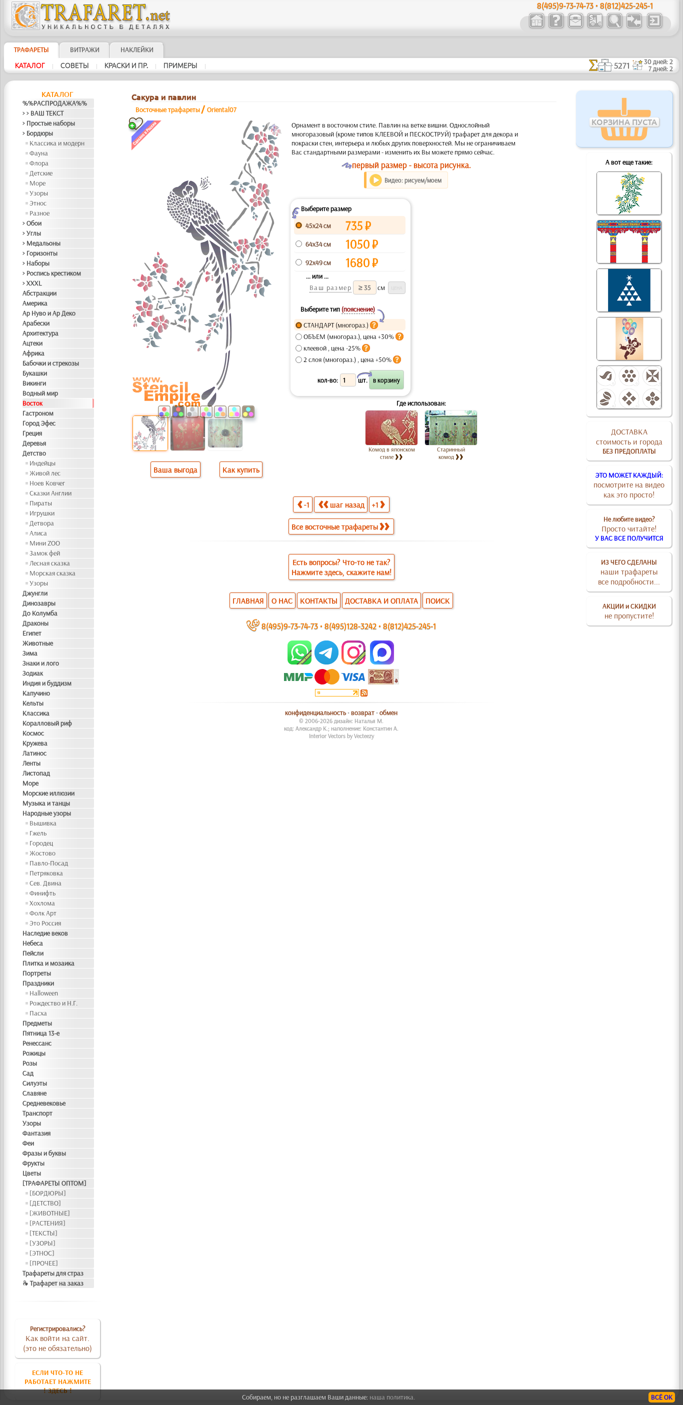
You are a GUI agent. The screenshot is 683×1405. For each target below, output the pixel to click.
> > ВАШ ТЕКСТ (43, 113)
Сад (28, 1073)
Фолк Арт (43, 913)
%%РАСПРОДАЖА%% (54, 103)
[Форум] (634, 27)
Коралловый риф (47, 723)
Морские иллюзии (48, 793)
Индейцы (43, 463)
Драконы (35, 623)
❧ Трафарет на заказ (53, 1283)
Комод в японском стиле (391, 453)
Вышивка (43, 823)
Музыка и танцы (46, 803)
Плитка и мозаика (48, 963)
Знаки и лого (40, 663)
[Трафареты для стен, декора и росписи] (536, 27)
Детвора (42, 523)
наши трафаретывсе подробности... (629, 572)
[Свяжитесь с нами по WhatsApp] (300, 662)
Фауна (39, 153)
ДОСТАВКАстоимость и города (629, 441)
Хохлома (42, 903)
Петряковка (46, 873)
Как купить (241, 469)
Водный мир (40, 393)
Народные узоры (46, 813)
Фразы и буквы (44, 1153)
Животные (37, 643)
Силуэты (34, 1083)
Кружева (35, 743)
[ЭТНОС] (42, 1253)
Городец (41, 843)
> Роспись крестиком (51, 273)
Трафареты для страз (53, 1273)
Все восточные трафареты (335, 527)
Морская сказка (53, 573)
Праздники (38, 983)
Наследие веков (45, 933)
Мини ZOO (45, 543)
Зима (30, 653)
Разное (40, 213)
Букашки (34, 373)
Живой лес (45, 473)
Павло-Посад (49, 863)
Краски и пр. (126, 66)
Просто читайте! (629, 528)
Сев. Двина (46, 883)
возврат (362, 712)
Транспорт (37, 1113)
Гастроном (38, 413)
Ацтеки (32, 343)
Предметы (37, 1023)
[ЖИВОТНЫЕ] (50, 1213)
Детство (34, 453)
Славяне (34, 1093)
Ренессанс (37, 1043)
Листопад (36, 773)
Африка (33, 353)
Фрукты (33, 1163)
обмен (389, 712)
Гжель (38, 833)
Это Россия (45, 923)
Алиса (38, 533)
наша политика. (392, 1397)
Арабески (36, 323)
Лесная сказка (50, 563)
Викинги (34, 383)
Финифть (43, 893)
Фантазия (36, 1133)
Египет (32, 633)
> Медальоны (41, 243)
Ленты (31, 763)
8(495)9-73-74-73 (290, 625)
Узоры (39, 193)
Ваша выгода (176, 469)
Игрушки (42, 513)
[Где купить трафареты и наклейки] (575, 27)
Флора (39, 163)
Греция (32, 433)
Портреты (36, 973)
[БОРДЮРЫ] (48, 1193)
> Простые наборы (48, 123)
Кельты (33, 703)
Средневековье (44, 1103)
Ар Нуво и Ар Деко (49, 313)
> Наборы (36, 263)
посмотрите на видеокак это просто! (629, 485)
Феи (28, 1143)
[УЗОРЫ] (43, 1243)
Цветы (31, 1173)
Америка (35, 303)
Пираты (41, 503)
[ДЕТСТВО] (45, 1203)
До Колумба (40, 613)
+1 (375, 505)
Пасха (38, 1013)
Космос (33, 733)
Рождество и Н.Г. (54, 1003)
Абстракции (39, 293)
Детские (41, 173)
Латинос (34, 753)
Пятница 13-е (41, 1033)
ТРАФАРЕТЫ (31, 49)
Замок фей (45, 553)
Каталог (30, 66)
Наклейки (137, 49)
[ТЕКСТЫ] (44, 1233)
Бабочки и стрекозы (50, 363)
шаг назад (347, 505)
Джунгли (35, 593)
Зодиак (32, 673)
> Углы (31, 233)
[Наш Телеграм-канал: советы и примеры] (325, 662)
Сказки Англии (51, 493)
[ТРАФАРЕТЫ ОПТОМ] (54, 1183)
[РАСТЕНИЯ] (48, 1223)
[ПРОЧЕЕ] (44, 1263)
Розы (29, 1063)
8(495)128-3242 (350, 625)
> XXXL (32, 283)
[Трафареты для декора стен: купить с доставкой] (594, 27)
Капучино (36, 693)
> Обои (32, 223)
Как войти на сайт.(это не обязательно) (57, 1338)
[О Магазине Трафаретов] (556, 27)
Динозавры (39, 603)
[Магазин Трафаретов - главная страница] (91, 27)
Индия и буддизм (47, 683)
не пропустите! (629, 611)
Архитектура (40, 333)
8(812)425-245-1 (409, 625)
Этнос (38, 203)
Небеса (32, 943)
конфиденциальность (315, 712)
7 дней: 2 (660, 68)
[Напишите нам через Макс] (382, 662)
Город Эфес (39, 423)
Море (38, 183)
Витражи (85, 49)
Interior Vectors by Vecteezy (341, 736)
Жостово (43, 853)
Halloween (44, 993)
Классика (36, 713)
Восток (32, 403)
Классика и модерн (57, 143)
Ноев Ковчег (47, 483)
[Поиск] (614, 27)
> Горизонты (40, 253)
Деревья (34, 443)
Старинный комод (451, 453)
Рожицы (34, 1053)
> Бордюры (37, 133)
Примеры (181, 66)
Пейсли (33, 953)
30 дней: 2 (658, 61)
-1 (307, 505)
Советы (74, 66)
